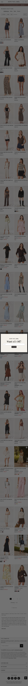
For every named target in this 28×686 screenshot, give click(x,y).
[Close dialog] (26, 334)
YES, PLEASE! (14, 346)
